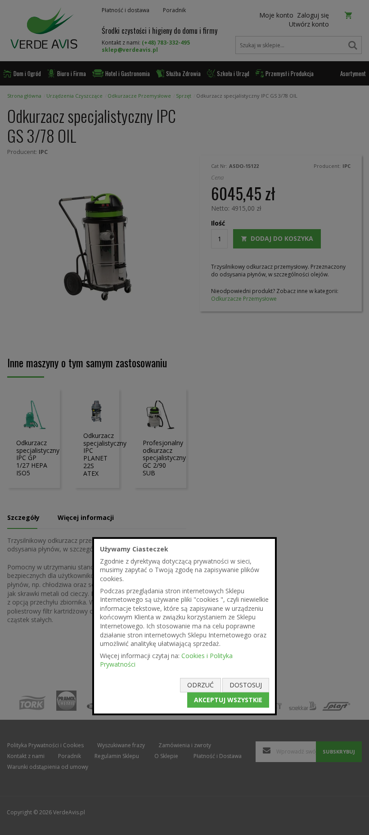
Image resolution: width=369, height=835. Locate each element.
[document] (184, 626)
